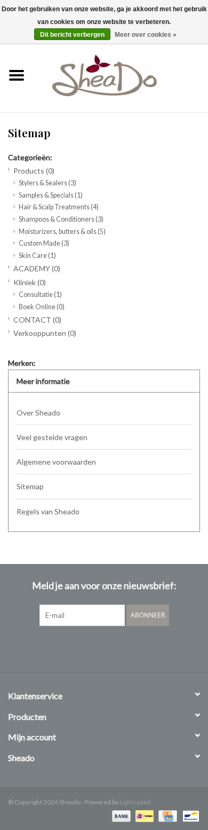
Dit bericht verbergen (72, 34)
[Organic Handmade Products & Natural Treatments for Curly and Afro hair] (120, 74)
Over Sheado (38, 412)
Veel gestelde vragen (52, 437)
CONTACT (37, 319)
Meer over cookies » (146, 34)
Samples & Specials (51, 195)
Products (33, 170)
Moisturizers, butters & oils (62, 232)
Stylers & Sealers (47, 183)
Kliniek (29, 282)
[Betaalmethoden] (120, 815)
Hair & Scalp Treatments (59, 207)
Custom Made (44, 243)
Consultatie (40, 295)
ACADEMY (36, 268)
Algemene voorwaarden (56, 461)
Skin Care (37, 256)
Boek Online (42, 307)
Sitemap (30, 486)
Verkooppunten (44, 333)
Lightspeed (135, 802)
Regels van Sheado (48, 511)
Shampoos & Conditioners (61, 219)
